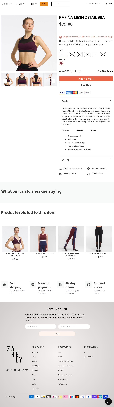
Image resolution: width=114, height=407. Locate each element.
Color (62, 60)
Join (57, 333)
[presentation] (53, 81)
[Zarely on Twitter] (7, 370)
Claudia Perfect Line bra (15, 254)
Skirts (34, 375)
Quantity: (64, 71)
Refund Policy (62, 384)
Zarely (13, 397)
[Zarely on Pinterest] (19, 370)
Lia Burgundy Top (43, 253)
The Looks (79, 130)
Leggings (35, 352)
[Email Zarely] (26, 370)
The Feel (93, 130)
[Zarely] (7, 4)
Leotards (35, 370)
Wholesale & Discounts (66, 366)
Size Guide (107, 71)
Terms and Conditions (65, 375)
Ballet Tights (36, 366)
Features (65, 130)
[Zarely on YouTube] (15, 370)
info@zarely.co (95, 4)
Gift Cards (35, 389)
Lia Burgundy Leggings (71, 254)
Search (60, 357)
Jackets (34, 361)
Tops (33, 357)
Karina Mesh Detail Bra (82, 17)
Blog (85, 352)
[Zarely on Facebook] (11, 370)
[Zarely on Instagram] (22, 370)
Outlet (34, 384)
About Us (61, 370)
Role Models (88, 357)
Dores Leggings (99, 253)
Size (61, 50)
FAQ (59, 352)
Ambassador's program (66, 361)
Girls (33, 379)
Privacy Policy (62, 379)
